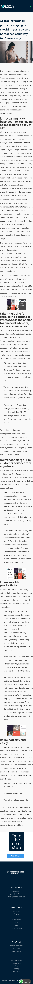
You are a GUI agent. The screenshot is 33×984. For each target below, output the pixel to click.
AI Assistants (16, 951)
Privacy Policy (16, 963)
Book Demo (15, 856)
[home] (7, 6)
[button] (30, 6)
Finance (16, 914)
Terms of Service (16, 960)
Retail (16, 922)
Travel (16, 925)
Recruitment (16, 920)
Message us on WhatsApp (16, 897)
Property (16, 917)
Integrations (16, 971)
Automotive (16, 911)
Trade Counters (16, 928)
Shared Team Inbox (16, 946)
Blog (16, 966)
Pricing (16, 969)
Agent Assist (16, 948)
